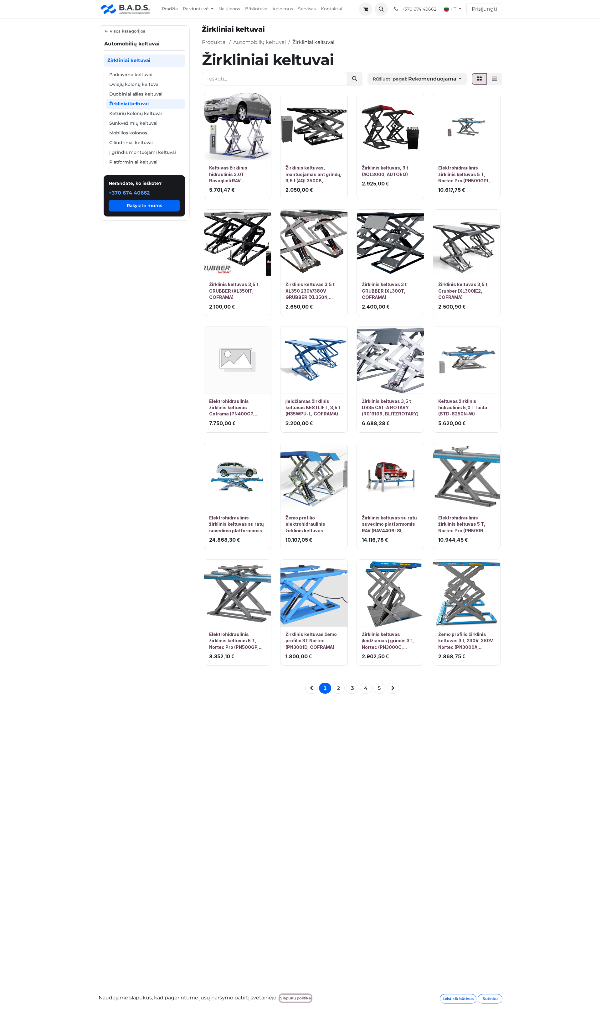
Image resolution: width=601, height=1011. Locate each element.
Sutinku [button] (490, 998)
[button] (381, 9)
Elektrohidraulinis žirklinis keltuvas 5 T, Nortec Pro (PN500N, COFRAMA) (461, 524)
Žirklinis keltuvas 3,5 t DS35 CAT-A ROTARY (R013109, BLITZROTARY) (390, 408)
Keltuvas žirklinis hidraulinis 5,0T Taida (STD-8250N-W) (462, 408)
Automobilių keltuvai (259, 42)
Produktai (214, 42)
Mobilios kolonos (128, 132)
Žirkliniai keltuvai (129, 103)
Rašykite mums (144, 205)
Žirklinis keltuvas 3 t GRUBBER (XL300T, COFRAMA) (384, 291)
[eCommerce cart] (365, 9)
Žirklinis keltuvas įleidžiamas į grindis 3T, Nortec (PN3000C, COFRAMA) (388, 641)
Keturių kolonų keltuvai (135, 113)
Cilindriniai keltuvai (131, 142)
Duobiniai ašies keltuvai (135, 93)
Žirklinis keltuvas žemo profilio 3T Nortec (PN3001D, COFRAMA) (311, 641)
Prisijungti (484, 9)
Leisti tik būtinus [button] (458, 998)
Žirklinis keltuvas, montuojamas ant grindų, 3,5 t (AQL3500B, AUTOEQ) (313, 174)
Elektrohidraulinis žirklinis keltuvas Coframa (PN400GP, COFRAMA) (232, 408)
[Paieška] (354, 79)
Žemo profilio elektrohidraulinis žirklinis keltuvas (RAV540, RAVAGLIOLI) (310, 524)
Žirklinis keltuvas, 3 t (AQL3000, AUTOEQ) (385, 171)
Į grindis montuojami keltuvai (142, 152)
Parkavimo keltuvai (130, 74)
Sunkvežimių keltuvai (133, 123)
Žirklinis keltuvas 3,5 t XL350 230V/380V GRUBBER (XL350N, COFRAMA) (310, 291)
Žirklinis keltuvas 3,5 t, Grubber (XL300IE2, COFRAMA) (463, 291)
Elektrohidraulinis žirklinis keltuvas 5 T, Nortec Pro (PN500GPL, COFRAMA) (464, 174)
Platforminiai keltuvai (133, 161)
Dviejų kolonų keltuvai (134, 84)
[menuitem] (169, 9)
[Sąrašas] (494, 79)
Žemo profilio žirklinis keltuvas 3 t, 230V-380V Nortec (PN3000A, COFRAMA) (465, 641)
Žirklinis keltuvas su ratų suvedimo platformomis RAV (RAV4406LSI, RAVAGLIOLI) (389, 524)
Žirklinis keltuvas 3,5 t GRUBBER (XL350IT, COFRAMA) (233, 291)
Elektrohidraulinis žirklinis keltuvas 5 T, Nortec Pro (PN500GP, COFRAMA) (234, 641)
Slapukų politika (295, 998)
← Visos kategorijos (124, 31)
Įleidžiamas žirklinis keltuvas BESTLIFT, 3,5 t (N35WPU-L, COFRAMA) (312, 408)
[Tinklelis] (479, 79)
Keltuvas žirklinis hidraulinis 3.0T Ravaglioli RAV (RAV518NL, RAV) (228, 174)
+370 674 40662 (129, 193)
